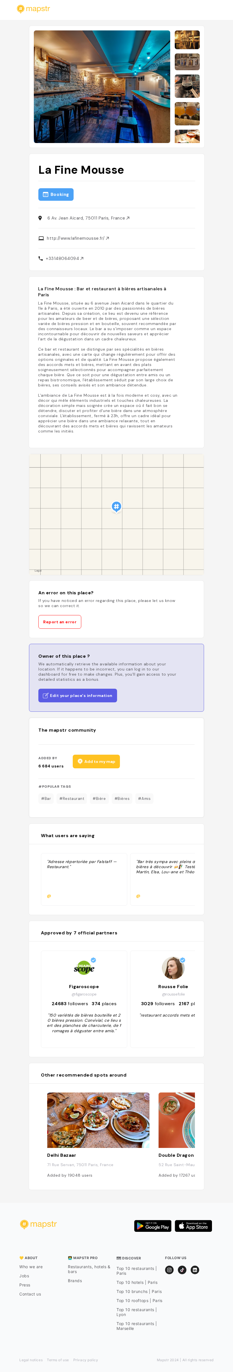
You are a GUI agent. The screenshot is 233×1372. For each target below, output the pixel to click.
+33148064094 (63, 258)
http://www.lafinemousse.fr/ (76, 238)
